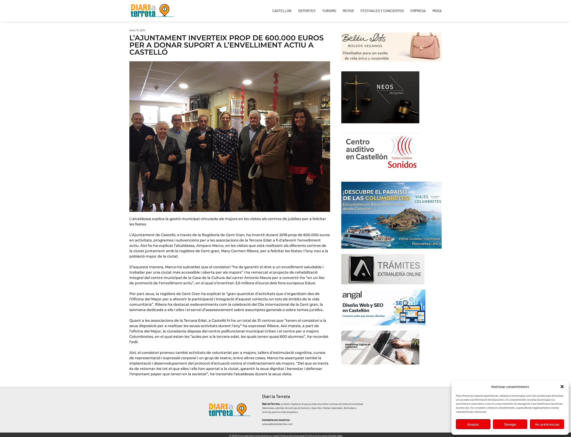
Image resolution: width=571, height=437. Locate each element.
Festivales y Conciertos (382, 10)
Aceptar (473, 424)
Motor (348, 10)
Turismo (329, 10)
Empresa (418, 10)
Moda (437, 10)
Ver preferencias (547, 424)
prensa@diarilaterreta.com (277, 423)
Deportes (306, 10)
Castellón (282, 10)
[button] (562, 386)
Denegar (510, 424)
